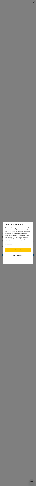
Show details (8, 244)
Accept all (18, 250)
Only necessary (18, 255)
